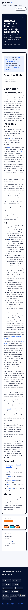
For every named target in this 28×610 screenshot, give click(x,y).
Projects (10, 5)
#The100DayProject (11, 61)
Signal (9, 409)
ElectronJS (10, 138)
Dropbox (8, 473)
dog (21, 255)
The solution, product (10, 543)
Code (12, 526)
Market (6, 548)
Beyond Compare (11, 480)
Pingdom (8, 476)
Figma (20, 151)
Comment (8, 65)
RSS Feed (10, 574)
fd (9, 239)
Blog (15, 5)
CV (24, 5)
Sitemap (4, 574)
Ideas (6, 526)
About (4, 5)
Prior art (7, 545)
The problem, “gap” (10, 541)
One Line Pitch (8, 536)
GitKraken (9, 484)
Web (17, 526)
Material (9, 147)
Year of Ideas (8, 521)
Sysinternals (9, 465)
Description (7, 538)
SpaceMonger (10, 488)
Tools (20, 5)
